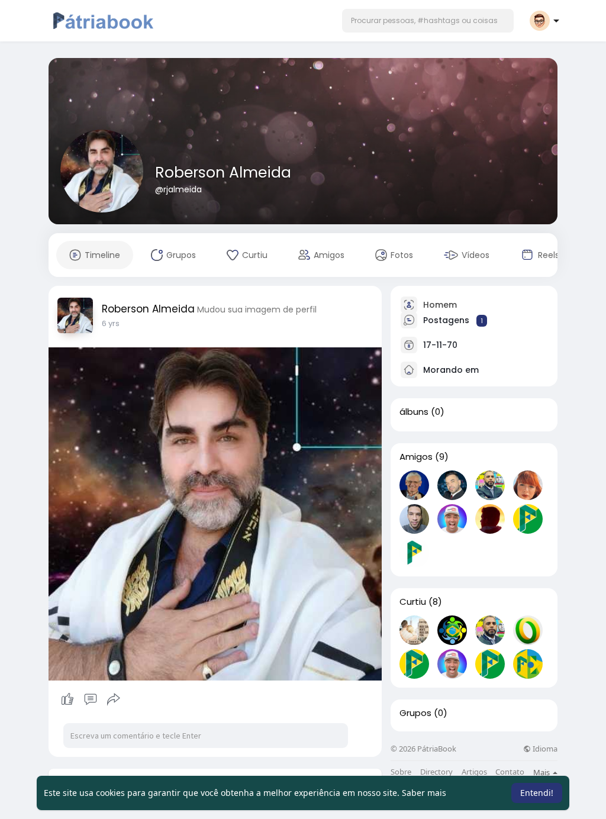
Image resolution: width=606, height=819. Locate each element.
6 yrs (111, 323)
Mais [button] (542, 772)
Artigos (474, 772)
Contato (509, 772)
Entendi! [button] (536, 792)
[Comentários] (90, 699)
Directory (436, 772)
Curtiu (412, 602)
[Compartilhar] (114, 699)
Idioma (544, 749)
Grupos (415, 713)
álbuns (413, 412)
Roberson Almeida (223, 172)
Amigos (416, 457)
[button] (428, 21)
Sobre (401, 772)
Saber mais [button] (424, 792)
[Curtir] (90, 699)
